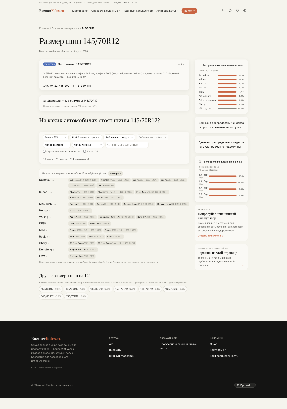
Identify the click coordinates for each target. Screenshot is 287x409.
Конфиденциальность (224, 355)
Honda (43, 210)
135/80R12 (100, 289)
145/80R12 (51, 296)
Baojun (43, 236)
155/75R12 (76, 296)
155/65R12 (51, 289)
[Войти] (223, 11)
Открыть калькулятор (209, 235)
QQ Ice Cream (82, 243)
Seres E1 (99, 223)
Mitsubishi (45, 204)
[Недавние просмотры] (230, 11)
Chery (43, 243)
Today (80, 210)
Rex (81, 197)
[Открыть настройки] (245, 11)
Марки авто (80, 10)
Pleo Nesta (152, 192)
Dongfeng (45, 249)
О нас (213, 344)
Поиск (188, 10)
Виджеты (115, 349)
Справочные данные (104, 10)
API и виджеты (166, 10)
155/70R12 (125, 289)
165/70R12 (175, 289)
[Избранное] (237, 11)
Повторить (115, 173)
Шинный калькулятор (138, 10)
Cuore (84, 180)
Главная (44, 28)
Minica (81, 204)
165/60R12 (75, 289)
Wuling (43, 217)
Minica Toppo (139, 204)
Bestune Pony (82, 256)
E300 (114, 236)
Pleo (82, 192)
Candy (78, 223)
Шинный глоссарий (121, 355)
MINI (42, 230)
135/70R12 (150, 289)
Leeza (106, 185)
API (111, 344)
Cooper (85, 230)
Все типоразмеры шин (65, 28)
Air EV (82, 217)
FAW (42, 256)
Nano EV (151, 217)
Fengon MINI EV (83, 249)
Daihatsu (44, 179)
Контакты (216, 349)
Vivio (109, 197)
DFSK (42, 223)
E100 (77, 236)
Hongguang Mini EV (116, 217)
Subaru (43, 192)
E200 (96, 236)
